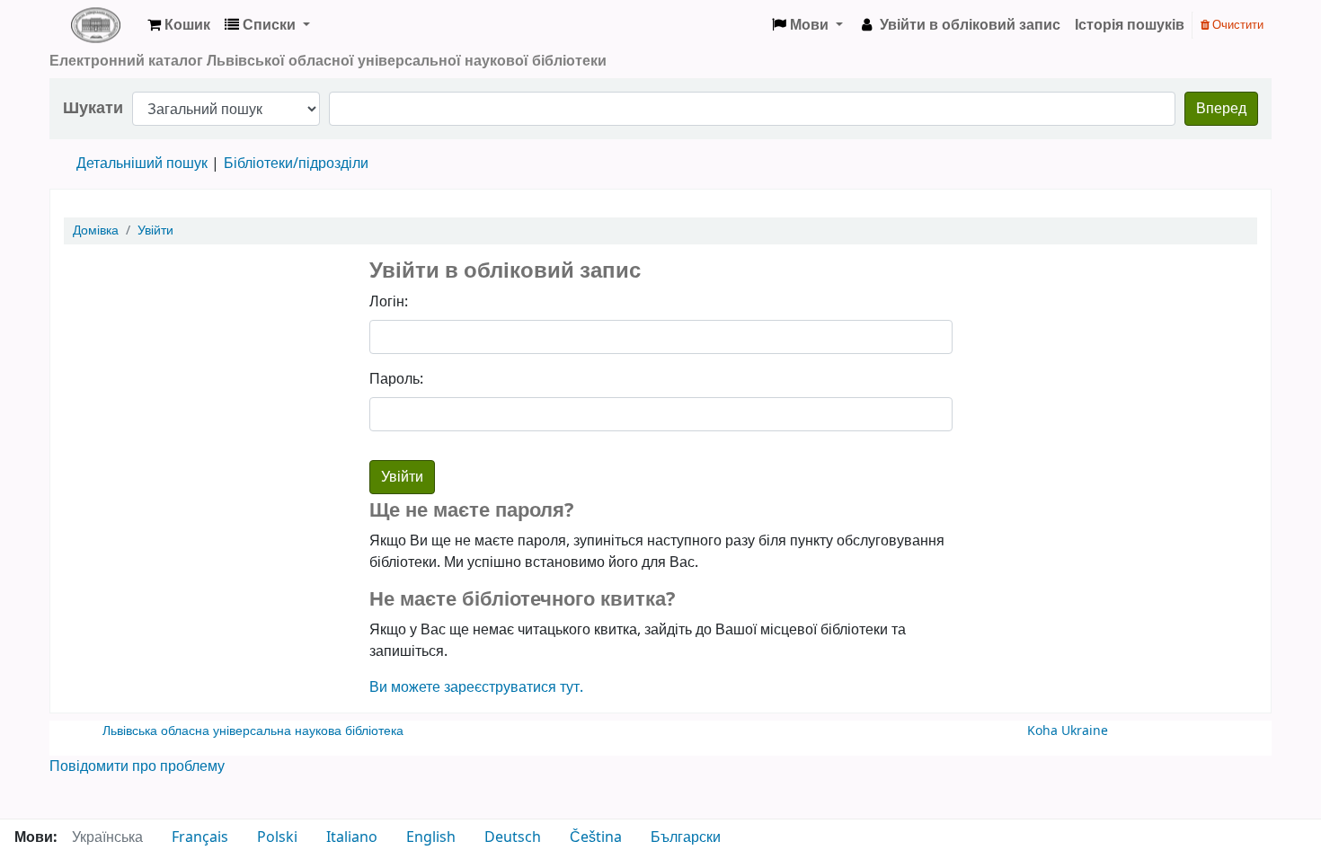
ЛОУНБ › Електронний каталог (95, 25)
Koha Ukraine (1067, 731)
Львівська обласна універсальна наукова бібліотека (252, 731)
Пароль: (396, 379)
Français (200, 837)
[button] (178, 25)
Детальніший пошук (142, 163)
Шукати (93, 108)
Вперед (1221, 109)
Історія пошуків (1129, 25)
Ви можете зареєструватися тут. (476, 687)
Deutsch (512, 837)
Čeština (596, 837)
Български (686, 837)
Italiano (351, 837)
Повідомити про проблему (137, 766)
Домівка (96, 230)
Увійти (155, 230)
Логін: (388, 302)
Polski (277, 837)
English (431, 837)
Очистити (1236, 24)
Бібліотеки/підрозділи (296, 163)
